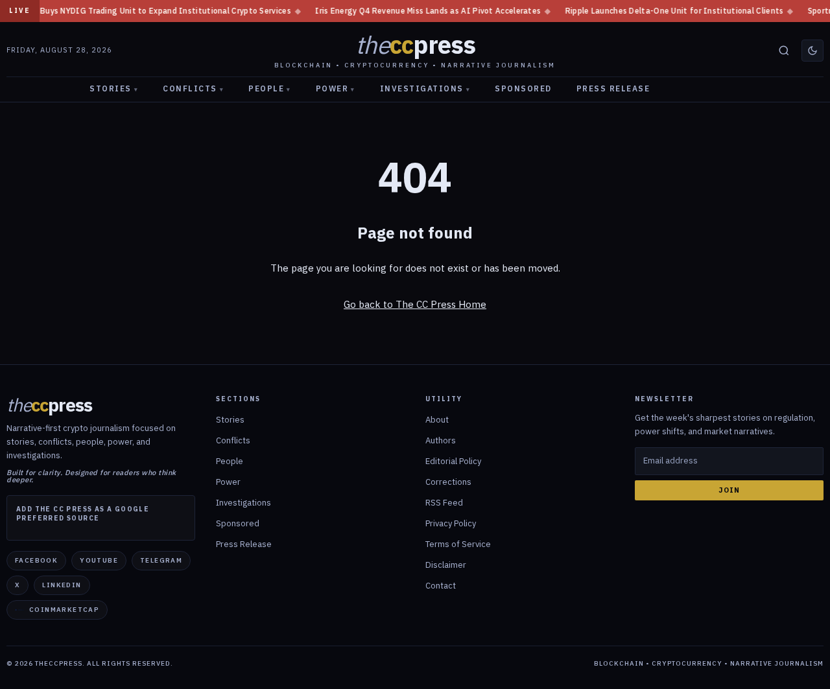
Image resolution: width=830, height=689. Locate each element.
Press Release (613, 88)
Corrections (448, 481)
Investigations (425, 88)
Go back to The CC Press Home (415, 304)
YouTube (99, 560)
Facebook (36, 560)
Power (335, 88)
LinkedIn (61, 585)
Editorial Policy (453, 461)
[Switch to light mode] (812, 51)
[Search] (784, 51)
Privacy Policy (450, 523)
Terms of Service (458, 544)
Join (729, 490)
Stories (113, 88)
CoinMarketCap (64, 609)
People (269, 88)
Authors (440, 440)
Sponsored (523, 88)
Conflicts (193, 88)
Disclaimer (445, 564)
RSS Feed (444, 502)
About (437, 419)
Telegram (161, 560)
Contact (440, 585)
